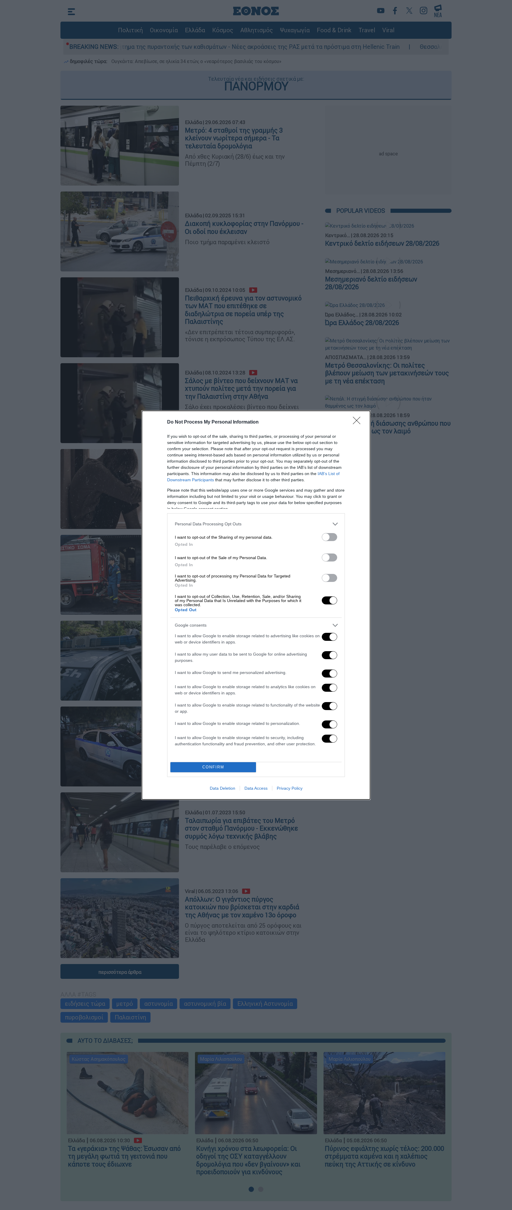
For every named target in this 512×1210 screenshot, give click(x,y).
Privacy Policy (290, 788)
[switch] (329, 537)
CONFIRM (213, 767)
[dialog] (256, 605)
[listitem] (256, 524)
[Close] (358, 422)
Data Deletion (222, 788)
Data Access (256, 788)
